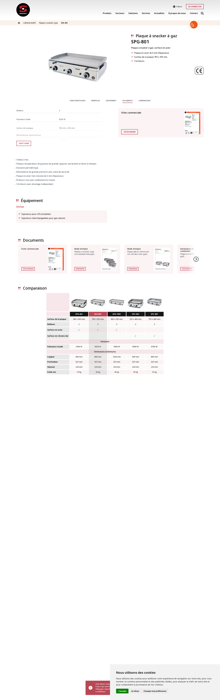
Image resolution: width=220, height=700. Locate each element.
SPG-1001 (117, 314)
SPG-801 (97, 314)
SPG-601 (79, 314)
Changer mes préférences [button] (155, 691)
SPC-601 (135, 314)
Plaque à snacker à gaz (156, 35)
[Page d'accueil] (23, 10)
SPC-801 (154, 314)
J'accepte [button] (122, 691)
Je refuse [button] (135, 691)
